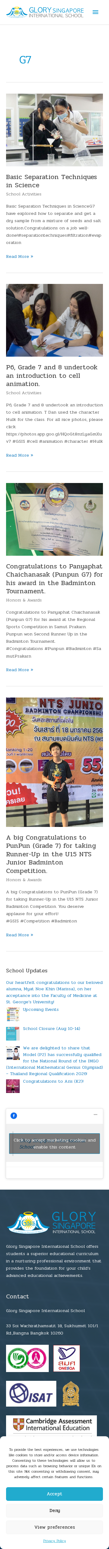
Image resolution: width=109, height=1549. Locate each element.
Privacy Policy (54, 1541)
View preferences (54, 1527)
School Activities (23, 194)
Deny (54, 1510)
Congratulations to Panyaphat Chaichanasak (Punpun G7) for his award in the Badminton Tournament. (54, 579)
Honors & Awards (24, 600)
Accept (54, 1493)
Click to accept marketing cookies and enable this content (55, 1144)
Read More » (19, 256)
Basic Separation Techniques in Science (51, 181)
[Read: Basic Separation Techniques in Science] (54, 129)
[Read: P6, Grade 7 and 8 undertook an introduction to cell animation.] (54, 320)
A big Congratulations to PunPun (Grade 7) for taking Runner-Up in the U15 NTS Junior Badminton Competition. (51, 854)
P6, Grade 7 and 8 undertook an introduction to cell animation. (51, 375)
